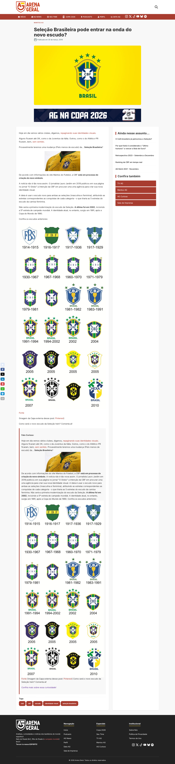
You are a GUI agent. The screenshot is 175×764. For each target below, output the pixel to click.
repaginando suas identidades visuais (78, 133)
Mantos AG (38, 23)
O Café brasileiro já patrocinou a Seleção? (133, 139)
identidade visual (51, 703)
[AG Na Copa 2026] (87, 121)
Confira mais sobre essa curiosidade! (38, 687)
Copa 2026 (70, 17)
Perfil (102, 17)
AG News (37, 17)
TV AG (120, 183)
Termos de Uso (135, 738)
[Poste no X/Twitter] (3, 374)
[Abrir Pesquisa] (156, 7)
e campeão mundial (51, 739)
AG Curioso (122, 196)
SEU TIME (53, 17)
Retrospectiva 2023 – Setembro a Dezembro (134, 155)
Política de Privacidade (138, 734)
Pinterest (59, 418)
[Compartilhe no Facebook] (3, 369)
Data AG (116, 17)
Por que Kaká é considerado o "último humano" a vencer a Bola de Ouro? (131, 147)
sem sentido (38, 142)
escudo (38, 703)
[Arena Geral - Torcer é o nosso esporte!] (28, 7)
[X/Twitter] (130, 17)
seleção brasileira (69, 703)
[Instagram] (126, 17)
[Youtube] (137, 17)
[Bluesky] (141, 17)
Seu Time (100, 734)
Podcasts (87, 17)
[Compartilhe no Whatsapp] (3, 388)
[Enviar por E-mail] (3, 398)
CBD (22, 703)
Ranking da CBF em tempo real (128, 162)
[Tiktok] (134, 17)
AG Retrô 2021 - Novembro (127, 169)
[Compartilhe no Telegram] (3, 393)
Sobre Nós (133, 730)
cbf (29, 703)
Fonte (21, 413)
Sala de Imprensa (125, 203)
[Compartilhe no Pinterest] (3, 384)
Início (23, 17)
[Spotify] (145, 17)
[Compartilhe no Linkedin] (3, 379)
